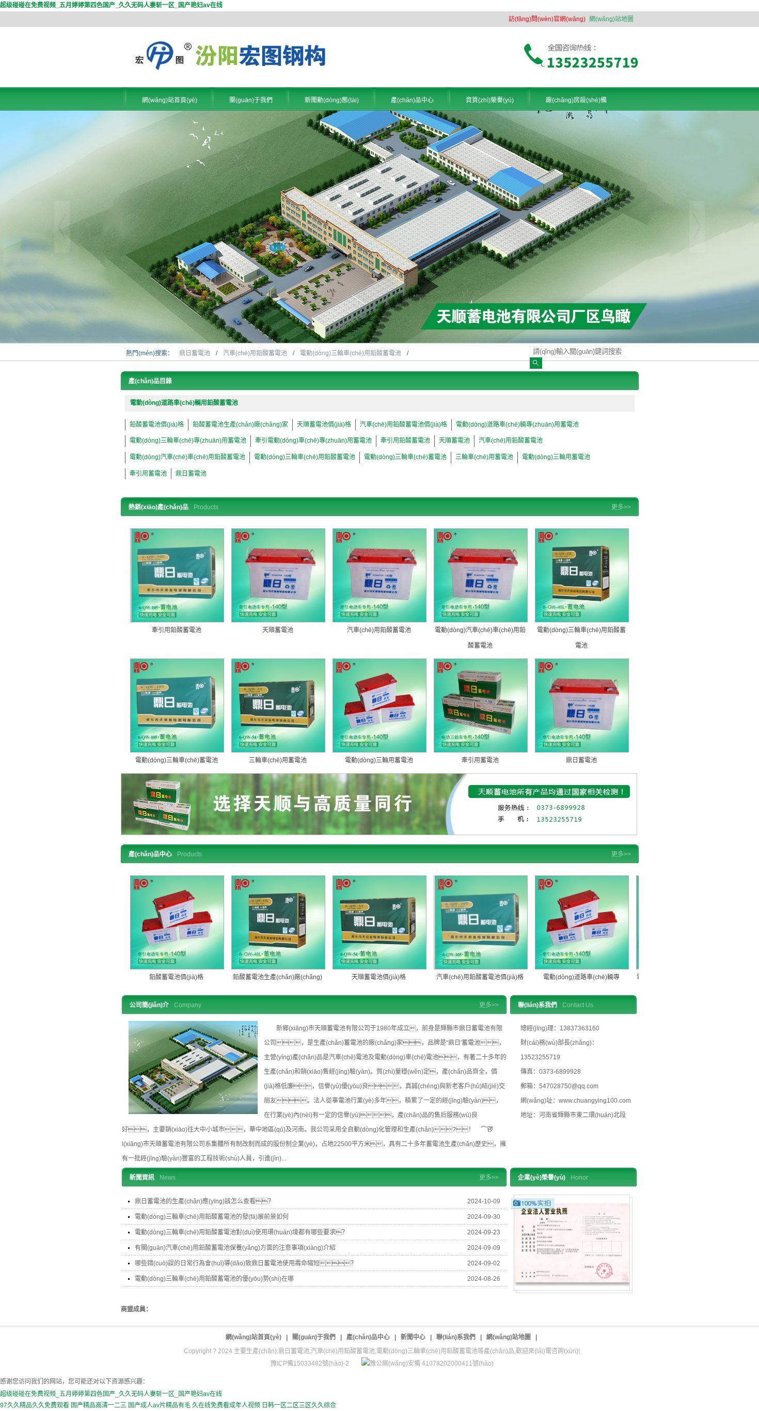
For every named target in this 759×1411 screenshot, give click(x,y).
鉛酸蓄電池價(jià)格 (157, 424)
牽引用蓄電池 (148, 473)
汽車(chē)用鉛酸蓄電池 (256, 353)
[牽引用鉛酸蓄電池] (177, 575)
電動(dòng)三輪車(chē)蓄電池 (405, 457)
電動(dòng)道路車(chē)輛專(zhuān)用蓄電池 (517, 424)
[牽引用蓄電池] (480, 705)
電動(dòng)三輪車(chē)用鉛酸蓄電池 (351, 353)
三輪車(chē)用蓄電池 (484, 457)
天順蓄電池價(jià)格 (324, 424)
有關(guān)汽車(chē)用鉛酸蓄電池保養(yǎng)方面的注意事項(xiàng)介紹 (235, 1247)
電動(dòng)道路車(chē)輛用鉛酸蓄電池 (184, 402)
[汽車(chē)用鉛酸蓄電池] (379, 575)
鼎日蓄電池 (195, 353)
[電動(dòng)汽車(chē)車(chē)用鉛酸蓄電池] (480, 575)
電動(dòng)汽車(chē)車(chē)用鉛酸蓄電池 (187, 457)
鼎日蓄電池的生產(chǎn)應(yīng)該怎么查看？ (204, 1201)
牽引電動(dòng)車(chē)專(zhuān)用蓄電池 (313, 440)
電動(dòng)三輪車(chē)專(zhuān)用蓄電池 (188, 440)
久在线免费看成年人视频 (226, 1405)
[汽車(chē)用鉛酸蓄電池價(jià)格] (480, 922)
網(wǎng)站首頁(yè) (253, 1337)
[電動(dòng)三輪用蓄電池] (379, 705)
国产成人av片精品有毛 (159, 1405)
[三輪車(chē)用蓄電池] (278, 705)
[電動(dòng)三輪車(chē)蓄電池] (177, 705)
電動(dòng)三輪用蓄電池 (556, 457)
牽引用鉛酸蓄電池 (405, 440)
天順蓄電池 (454, 440)
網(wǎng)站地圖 (611, 19)
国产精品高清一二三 (98, 1405)
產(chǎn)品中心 (368, 1337)
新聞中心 (413, 1337)
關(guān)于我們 (314, 1337)
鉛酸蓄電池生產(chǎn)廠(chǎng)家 (240, 424)
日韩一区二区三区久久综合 (299, 1405)
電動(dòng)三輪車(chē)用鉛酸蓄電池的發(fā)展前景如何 (212, 1216)
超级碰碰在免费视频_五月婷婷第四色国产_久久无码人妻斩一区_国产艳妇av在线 (111, 5)
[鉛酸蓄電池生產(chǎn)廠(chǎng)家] (278, 922)
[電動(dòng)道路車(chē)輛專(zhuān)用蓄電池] (581, 922)
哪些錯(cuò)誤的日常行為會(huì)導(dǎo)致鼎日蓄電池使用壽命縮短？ (246, 1263)
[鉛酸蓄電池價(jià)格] (177, 922)
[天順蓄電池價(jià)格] (379, 922)
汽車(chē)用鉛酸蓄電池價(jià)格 (403, 424)
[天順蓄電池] (278, 575)
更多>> (621, 507)
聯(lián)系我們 (456, 1337)
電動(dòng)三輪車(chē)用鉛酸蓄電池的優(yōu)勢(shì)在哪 (214, 1278)
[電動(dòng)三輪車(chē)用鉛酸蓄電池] (581, 575)
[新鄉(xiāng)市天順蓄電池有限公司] (232, 68)
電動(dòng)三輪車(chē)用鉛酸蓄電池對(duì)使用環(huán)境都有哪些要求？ (241, 1232)
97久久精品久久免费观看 (34, 1405)
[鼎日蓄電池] (581, 705)
